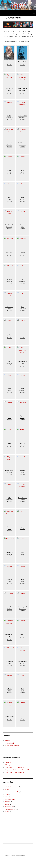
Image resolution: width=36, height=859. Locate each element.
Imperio (9, 308)
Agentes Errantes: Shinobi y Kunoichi (15, 767)
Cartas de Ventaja (9, 743)
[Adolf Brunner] (9, 53)
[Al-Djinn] (9, 107)
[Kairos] (9, 435)
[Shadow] (22, 626)
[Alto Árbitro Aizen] (9, 134)
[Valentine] (9, 680)
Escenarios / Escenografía (12, 792)
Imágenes (7, 801)
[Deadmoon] (22, 244)
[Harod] (22, 325)
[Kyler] (9, 489)
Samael (9, 199)
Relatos (7, 811)
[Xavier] (22, 708)
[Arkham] (9, 162)
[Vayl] (22, 680)
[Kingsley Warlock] (9, 462)
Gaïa (6, 797)
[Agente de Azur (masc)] (9, 80)
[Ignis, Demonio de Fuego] (22, 353)
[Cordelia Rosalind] (9, 216)
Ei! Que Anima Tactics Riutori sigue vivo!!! (17, 770)
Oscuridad (9, 65)
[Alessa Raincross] (22, 107)
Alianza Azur (9, 63)
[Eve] (22, 271)
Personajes (7, 740)
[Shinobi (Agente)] (22, 653)
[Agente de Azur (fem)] (22, 53)
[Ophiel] (22, 571)
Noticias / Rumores (10, 809)
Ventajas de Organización (12, 745)
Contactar (6, 850)
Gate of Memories (10, 799)
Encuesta (7, 789)
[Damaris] (22, 216)
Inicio (4, 820)
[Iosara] (9, 380)
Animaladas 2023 (9, 762)
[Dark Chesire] (9, 244)
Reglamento (6, 828)
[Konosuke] (22, 462)
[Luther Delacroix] (22, 489)
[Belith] (22, 189)
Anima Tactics (6, 855)
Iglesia (22, 172)
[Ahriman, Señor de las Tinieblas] (22, 80)
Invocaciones (22, 92)
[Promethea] (9, 598)
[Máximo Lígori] (9, 544)
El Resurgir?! (8, 765)
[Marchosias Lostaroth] (9, 516)
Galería (5, 846)
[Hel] (9, 353)
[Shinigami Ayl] (9, 653)
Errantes (22, 199)
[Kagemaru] (22, 407)
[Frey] (22, 298)
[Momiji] (22, 544)
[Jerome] (22, 380)
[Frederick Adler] (9, 298)
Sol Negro (9, 172)
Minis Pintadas (9, 806)
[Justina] (9, 407)
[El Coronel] (9, 271)
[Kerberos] (22, 435)
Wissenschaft (22, 117)
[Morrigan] (9, 571)
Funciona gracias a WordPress (18, 855)
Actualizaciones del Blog (11, 787)
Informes (7, 804)
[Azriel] (22, 162)
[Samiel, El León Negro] (9, 626)
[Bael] (9, 189)
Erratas (5, 841)
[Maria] (22, 516)
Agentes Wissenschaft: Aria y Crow (14, 772)
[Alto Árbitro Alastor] (22, 134)
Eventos (7, 794)
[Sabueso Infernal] (22, 598)
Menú (33, 13)
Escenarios (7, 748)
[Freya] (9, 325)
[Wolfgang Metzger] (9, 708)
